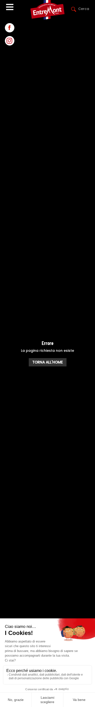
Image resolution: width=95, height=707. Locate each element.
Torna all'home (47, 362)
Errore (47, 343)
